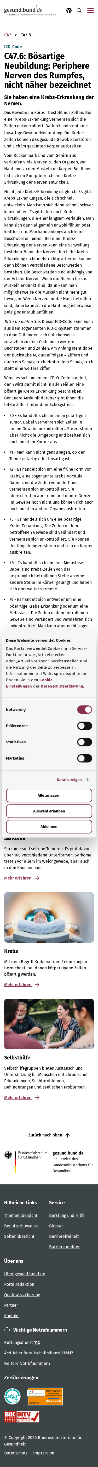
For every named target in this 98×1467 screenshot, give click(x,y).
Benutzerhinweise (21, 1225)
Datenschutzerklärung (62, 686)
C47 (7, 35)
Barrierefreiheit (64, 1236)
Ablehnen (49, 826)
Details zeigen (69, 779)
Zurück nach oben (45, 1135)
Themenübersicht (20, 1215)
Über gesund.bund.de (24, 1273)
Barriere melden (64, 1246)
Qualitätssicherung (22, 1294)
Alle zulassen (49, 795)
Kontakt (11, 1315)
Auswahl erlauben (49, 811)
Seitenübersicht (19, 1236)
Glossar (56, 1225)
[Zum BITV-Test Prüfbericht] (21, 1416)
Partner (11, 1305)
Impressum (43, 1452)
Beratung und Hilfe (67, 1215)
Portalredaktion (19, 1284)
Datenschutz (16, 1452)
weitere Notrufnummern (27, 1363)
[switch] (84, 726)
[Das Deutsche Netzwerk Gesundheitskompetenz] (46, 1396)
